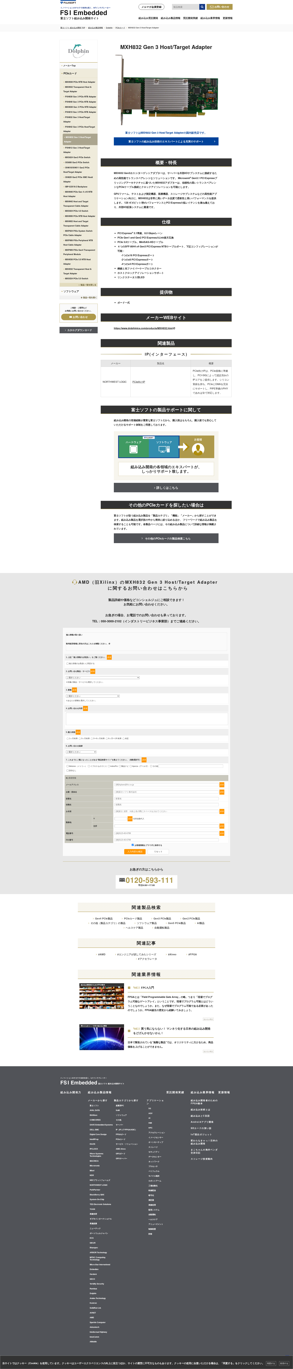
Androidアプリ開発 (202, 1121)
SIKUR (93, 1243)
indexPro (114, 766)
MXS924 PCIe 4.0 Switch (76, 210)
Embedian (94, 1269)
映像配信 (152, 1190)
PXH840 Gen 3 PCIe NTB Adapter (80, 101)
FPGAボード (121, 1134)
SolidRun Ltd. (95, 1308)
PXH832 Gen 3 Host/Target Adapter (76, 119)
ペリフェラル (153, 1171)
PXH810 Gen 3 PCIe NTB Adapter (80, 111)
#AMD (101, 954)
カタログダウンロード (79, 330)
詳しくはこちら (167, 487)
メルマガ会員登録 (151, 7)
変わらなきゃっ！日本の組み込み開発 (204, 1142)
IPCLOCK (94, 1149)
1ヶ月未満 (73, 738)
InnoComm (94, 1337)
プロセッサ (153, 1166)
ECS (92, 1238)
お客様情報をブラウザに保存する (148, 845)
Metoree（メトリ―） (78, 766)
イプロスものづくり (98, 766)
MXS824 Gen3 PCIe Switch (77, 157)
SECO (92, 1279)
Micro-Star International (100, 1264)
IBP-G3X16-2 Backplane (76, 186)
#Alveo (172, 954)
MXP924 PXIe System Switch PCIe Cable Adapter (77, 233)
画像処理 (152, 1205)
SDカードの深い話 (201, 1128)
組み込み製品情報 (170, 18)
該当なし (72, 770)
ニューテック (95, 1228)
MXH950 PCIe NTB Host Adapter (80, 216)
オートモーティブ (155, 1142)
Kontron (93, 1303)
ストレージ (153, 1147)
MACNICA (94, 1161)
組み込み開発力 (70, 1092)
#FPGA (192, 954)
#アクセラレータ (147, 958)
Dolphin (109, 27)
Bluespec (94, 1247)
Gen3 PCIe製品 (162, 918)
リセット (158, 851)
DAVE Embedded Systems (101, 1125)
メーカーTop (69, 65)
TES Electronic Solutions (100, 1204)
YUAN (92, 1209)
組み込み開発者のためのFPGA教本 (204, 1102)
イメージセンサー (155, 1137)
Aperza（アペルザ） (140, 766)
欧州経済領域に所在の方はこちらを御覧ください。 (87, 644)
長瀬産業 (93, 1223)
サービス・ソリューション (127, 1144)
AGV (150, 1113)
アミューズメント (155, 1224)
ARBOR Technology (98, 1252)
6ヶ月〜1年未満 (114, 738)
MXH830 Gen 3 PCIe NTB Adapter (80, 106)
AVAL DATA (95, 1110)
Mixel (92, 1170)
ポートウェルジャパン (99, 1233)
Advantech (94, 1327)
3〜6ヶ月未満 (99, 738)
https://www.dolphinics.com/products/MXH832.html (143, 328)
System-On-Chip (97, 1199)
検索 (202, 7)
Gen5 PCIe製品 (177, 923)
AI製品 (200, 923)
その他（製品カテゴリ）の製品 (108, 923)
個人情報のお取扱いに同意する (82, 663)
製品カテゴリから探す (126, 1100)
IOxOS (92, 1144)
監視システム (153, 1210)
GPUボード (120, 1153)
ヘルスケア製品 (134, 927)
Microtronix (95, 1166)
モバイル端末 (153, 1176)
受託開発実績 (190, 18)
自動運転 (152, 1214)
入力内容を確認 (134, 851)
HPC (150, 1128)
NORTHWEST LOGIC (99, 1185)
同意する (271, 1363)
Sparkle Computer (98, 1322)
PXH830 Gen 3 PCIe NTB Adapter (80, 96)
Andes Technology (98, 1298)
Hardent (93, 1274)
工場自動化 (153, 1186)
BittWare (93, 1115)
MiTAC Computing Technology (97, 1258)
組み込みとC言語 (200, 1115)
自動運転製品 (161, 927)
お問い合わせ (221, 6)
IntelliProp (94, 1139)
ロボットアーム (154, 1181)
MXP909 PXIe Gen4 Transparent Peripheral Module (79, 252)
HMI (150, 1123)
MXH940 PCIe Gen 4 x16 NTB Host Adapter (77, 194)
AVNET (93, 1313)
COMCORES (95, 1120)
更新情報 (228, 18)
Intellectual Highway (98, 1332)
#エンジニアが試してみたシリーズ (136, 954)
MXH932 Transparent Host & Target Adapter (77, 89)
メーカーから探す (98, 1100)
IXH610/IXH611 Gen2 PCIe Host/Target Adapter (76, 169)
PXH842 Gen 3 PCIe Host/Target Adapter (79, 129)
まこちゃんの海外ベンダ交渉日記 (204, 1151)
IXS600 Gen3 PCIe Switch (77, 162)
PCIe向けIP (138, 381)
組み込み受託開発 (148, 18)
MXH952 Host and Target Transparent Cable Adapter (75, 223)
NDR (92, 1175)
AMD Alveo (121, 1149)
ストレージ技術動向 (202, 1158)
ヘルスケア (153, 1219)
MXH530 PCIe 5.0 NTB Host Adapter (77, 261)
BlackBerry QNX (97, 1195)
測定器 (151, 1200)
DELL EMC (94, 1129)
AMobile (93, 1341)
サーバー (119, 1125)
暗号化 (151, 1195)
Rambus (93, 1289)
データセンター (154, 1157)
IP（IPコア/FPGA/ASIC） (126, 1129)
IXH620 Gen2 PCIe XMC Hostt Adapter (78, 179)
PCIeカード (120, 27)
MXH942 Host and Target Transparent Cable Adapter (75, 203)
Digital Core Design (98, 1134)
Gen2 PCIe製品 (191, 918)
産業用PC (120, 1105)
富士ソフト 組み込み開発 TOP (72, 27)
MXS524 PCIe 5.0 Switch (76, 278)
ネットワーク (153, 1161)
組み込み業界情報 (210, 18)
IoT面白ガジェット (201, 1134)
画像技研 (93, 1214)
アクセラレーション (156, 1132)
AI (149, 1118)
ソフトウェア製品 (147, 923)
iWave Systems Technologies (96, 1154)
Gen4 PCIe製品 (104, 918)
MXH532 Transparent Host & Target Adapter (77, 271)
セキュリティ (153, 1152)
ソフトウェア (71, 291)
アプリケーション (155, 1102)
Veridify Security (97, 1284)
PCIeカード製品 (133, 918)
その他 (155, 766)
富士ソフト (94, 1105)
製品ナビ (125, 766)
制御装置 (152, 1229)
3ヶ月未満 (85, 738)
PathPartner (95, 1190)
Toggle (79, 285)
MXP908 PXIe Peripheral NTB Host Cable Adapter (78, 242)
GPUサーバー (121, 1158)
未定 (127, 738)
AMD (92, 1317)
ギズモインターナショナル (101, 1219)
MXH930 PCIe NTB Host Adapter (80, 81)
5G (149, 1108)
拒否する (284, 1363)
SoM (118, 1110)
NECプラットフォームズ (100, 1180)
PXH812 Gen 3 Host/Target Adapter (76, 150)
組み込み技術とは (200, 1109)
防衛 (150, 1234)
